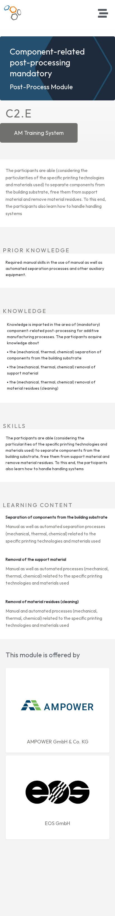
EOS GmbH (57, 823)
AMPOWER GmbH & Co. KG (57, 741)
